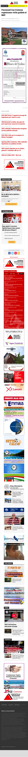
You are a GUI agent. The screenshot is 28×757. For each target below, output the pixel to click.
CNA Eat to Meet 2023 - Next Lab (11, 155)
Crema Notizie (10, 704)
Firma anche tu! (11, 204)
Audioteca (8, 639)
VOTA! (12, 242)
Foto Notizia (8, 563)
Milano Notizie (17, 704)
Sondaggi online (7, 211)
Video (6, 607)
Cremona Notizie (4, 704)
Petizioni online (6, 179)
